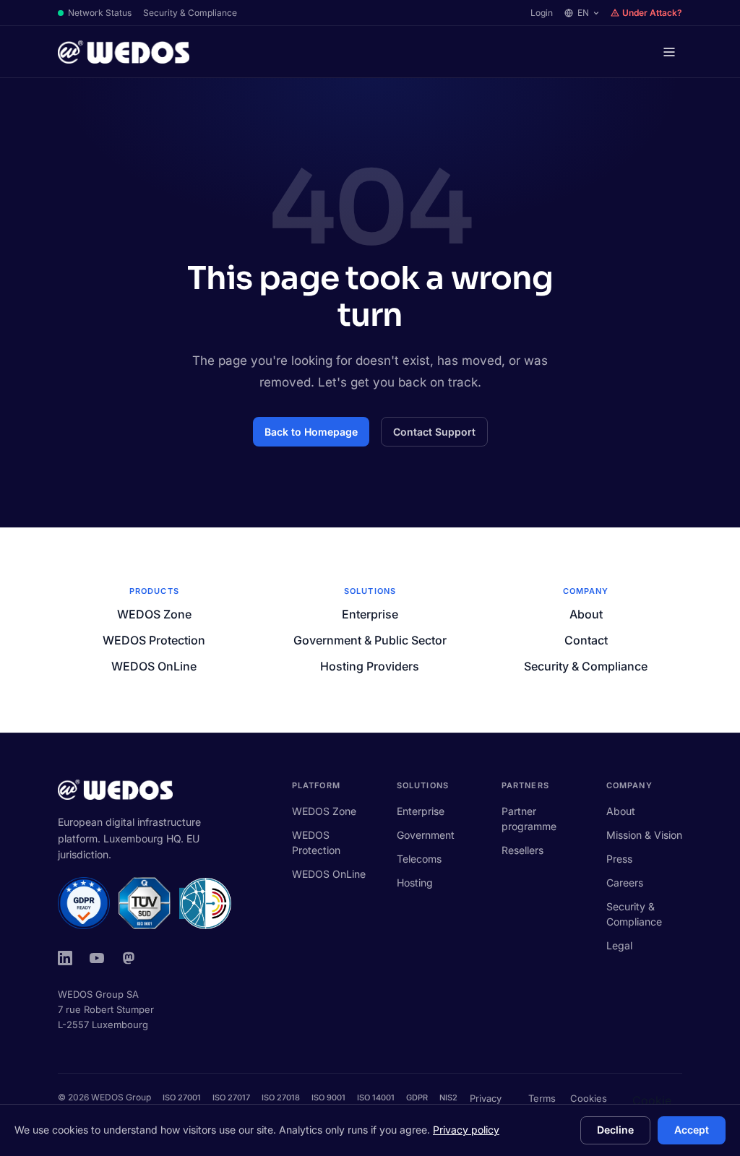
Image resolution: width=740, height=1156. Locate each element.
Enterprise (370, 614)
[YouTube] (96, 958)
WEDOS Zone (154, 614)
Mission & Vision (644, 835)
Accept (691, 1129)
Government (426, 835)
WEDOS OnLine (154, 666)
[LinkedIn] (65, 958)
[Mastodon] (128, 958)
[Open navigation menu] (669, 52)
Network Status (100, 12)
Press (619, 859)
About (586, 614)
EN (583, 12)
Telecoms (419, 859)
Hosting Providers (369, 666)
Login (541, 12)
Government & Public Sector (370, 640)
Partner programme (529, 818)
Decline (615, 1129)
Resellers (522, 850)
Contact (586, 640)
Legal (619, 945)
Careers (624, 882)
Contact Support (434, 432)
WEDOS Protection (154, 640)
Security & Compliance (190, 12)
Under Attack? (652, 12)
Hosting (415, 882)
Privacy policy (466, 1129)
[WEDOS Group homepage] (123, 52)
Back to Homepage (311, 432)
